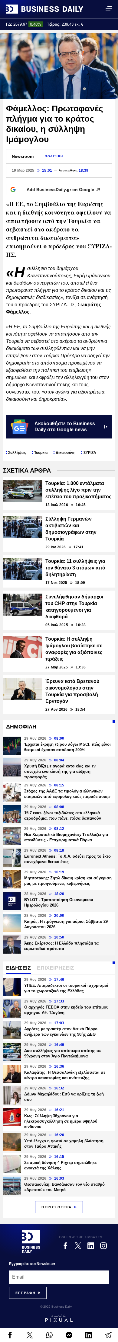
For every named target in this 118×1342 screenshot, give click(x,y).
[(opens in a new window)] (10, 1335)
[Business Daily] (44, 9)
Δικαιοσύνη (65, 453)
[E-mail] (108, 1335)
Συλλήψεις (17, 453)
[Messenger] (69, 1335)
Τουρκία (41, 453)
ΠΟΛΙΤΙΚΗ (54, 156)
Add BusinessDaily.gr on (60, 189)
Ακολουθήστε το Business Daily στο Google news (64, 426)
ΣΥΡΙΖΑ (90, 453)
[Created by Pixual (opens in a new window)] (59, 1318)
